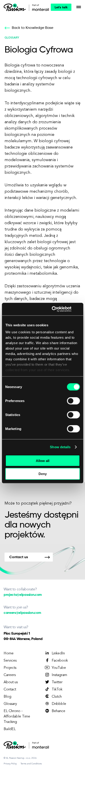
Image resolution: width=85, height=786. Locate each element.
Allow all (42, 460)
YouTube (59, 668)
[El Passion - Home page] (16, 7)
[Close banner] (78, 309)
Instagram (59, 675)
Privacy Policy (10, 764)
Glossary (10, 704)
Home (9, 653)
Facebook (60, 661)
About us (11, 682)
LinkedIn (58, 653)
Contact (10, 689)
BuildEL (10, 729)
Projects (10, 668)
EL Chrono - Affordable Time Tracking (17, 716)
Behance (58, 711)
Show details (60, 447)
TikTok (57, 689)
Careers (10, 675)
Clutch (57, 697)
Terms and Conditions (31, 764)
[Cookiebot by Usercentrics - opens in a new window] (53, 309)
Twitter (57, 682)
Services (10, 661)
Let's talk (61, 7)
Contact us (18, 557)
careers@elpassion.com (22, 613)
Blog (7, 697)
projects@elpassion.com (23, 595)
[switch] (73, 400)
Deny (43, 474)
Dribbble (59, 704)
